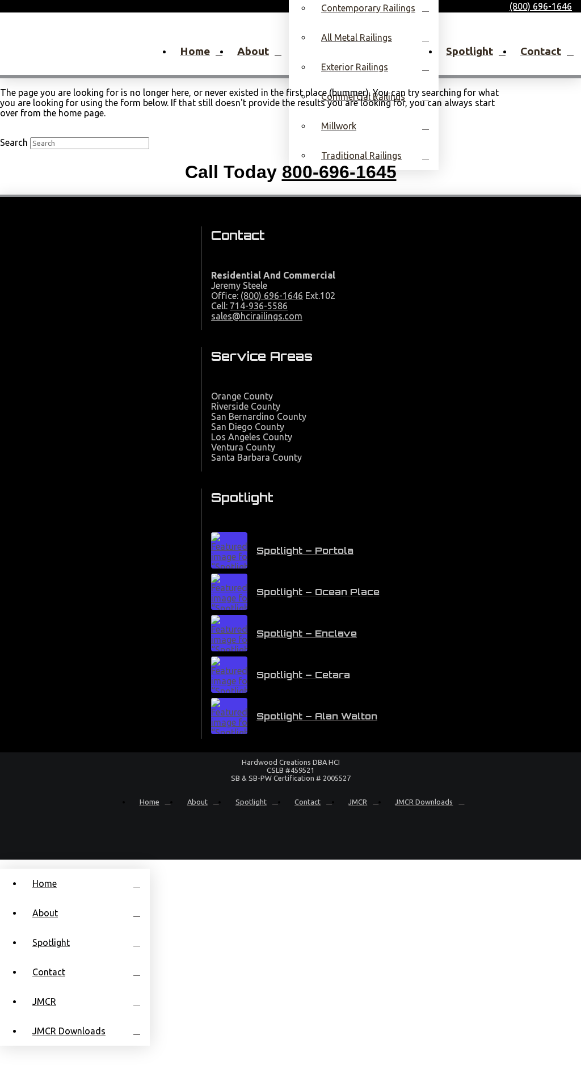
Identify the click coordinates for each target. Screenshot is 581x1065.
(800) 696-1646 (272, 296)
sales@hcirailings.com (256, 316)
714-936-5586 (259, 306)
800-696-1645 (339, 172)
